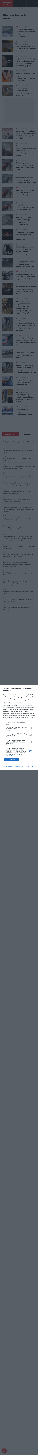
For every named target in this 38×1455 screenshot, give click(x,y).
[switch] (30, 728)
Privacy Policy (30, 766)
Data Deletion (8, 766)
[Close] (34, 689)
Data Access (19, 766)
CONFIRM (11, 759)
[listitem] (19, 723)
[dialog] (19, 727)
